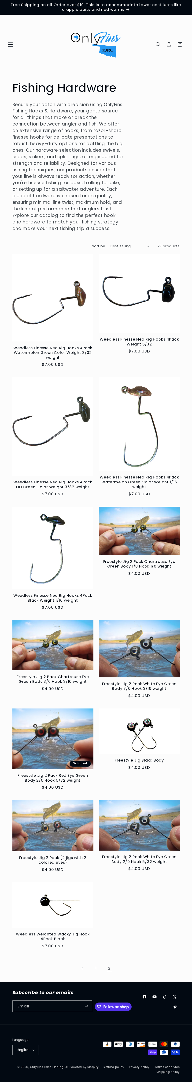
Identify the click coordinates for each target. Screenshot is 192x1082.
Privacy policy (139, 1067)
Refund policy (113, 1067)
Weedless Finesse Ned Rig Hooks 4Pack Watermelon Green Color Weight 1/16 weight (139, 482)
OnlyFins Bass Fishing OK (50, 1067)
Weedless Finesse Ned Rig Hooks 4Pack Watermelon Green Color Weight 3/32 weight (52, 353)
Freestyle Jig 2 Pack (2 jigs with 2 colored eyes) (52, 860)
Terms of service (167, 1067)
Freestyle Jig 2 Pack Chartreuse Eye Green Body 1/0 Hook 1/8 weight (139, 564)
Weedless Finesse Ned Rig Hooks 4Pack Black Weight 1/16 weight (52, 598)
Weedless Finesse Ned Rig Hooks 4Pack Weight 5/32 (139, 342)
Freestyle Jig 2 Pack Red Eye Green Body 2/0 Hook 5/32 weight (53, 778)
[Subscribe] (86, 1006)
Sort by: (99, 246)
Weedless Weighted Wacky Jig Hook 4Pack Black (53, 937)
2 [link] (109, 968)
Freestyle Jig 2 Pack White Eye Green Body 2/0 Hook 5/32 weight (139, 859)
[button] (10, 44)
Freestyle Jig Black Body (139, 760)
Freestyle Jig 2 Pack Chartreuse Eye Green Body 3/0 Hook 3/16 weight (53, 679)
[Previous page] (82, 968)
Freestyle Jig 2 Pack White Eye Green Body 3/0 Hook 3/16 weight (139, 686)
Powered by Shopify (84, 1067)
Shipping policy (168, 1072)
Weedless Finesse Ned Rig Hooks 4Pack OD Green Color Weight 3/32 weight (52, 484)
